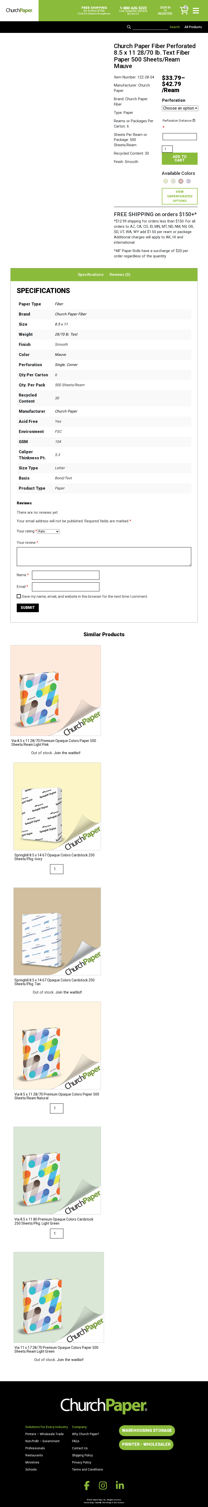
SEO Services (119, 1502)
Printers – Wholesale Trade (44, 1434)
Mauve (60, 355)
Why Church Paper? (85, 1434)
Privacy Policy (81, 1462)
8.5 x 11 (61, 324)
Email (22, 587)
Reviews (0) (120, 274)
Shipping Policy (82, 1455)
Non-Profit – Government (42, 1441)
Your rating (27, 531)
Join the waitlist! (67, 753)
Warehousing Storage (147, 1430)
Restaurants (34, 1455)
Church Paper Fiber (70, 314)
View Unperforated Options (179, 196)
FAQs (75, 1441)
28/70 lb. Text (66, 334)
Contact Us (80, 1448)
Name (23, 575)
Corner (71, 365)
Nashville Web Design (103, 1502)
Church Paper (66, 411)
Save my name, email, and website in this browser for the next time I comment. (85, 596)
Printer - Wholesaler (146, 1444)
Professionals (35, 1448)
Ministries (32, 1462)
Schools (31, 1469)
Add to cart (180, 158)
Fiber (59, 304)
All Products (193, 27)
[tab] (91, 274)
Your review (27, 543)
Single (60, 365)
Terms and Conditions (87, 1469)
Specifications (90, 274)
